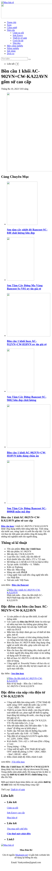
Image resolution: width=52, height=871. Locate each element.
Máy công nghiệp (15, 46)
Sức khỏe (11, 51)
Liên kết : (11, 64)
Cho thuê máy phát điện (19, 833)
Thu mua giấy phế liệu (17, 828)
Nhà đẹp (17, 43)
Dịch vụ (10, 53)
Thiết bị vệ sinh (20, 38)
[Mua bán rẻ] (7, 2)
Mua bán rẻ (12, 817)
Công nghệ (12, 27)
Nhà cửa (11, 30)
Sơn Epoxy (18, 35)
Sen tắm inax (17, 673)
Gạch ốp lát (18, 40)
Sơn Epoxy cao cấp (16, 812)
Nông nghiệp (13, 48)
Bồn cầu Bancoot (20, 585)
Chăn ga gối (18, 33)
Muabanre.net (21, 855)
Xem (9, 25)
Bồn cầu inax (7, 526)
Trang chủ (11, 22)
